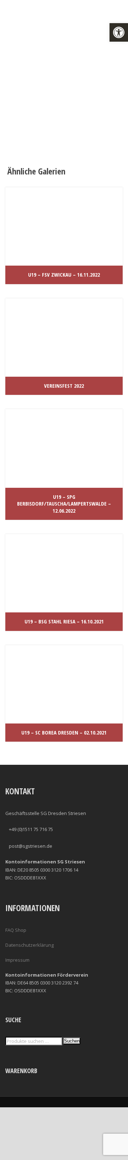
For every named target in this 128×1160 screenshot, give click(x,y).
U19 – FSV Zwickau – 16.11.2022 (64, 274)
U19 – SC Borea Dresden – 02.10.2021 (64, 732)
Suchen (72, 1041)
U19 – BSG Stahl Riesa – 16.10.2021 (64, 621)
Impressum (17, 960)
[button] (119, 32)
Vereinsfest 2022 (64, 385)
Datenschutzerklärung (29, 945)
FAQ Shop (15, 930)
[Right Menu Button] (124, 1156)
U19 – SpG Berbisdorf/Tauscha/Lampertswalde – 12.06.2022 (64, 503)
